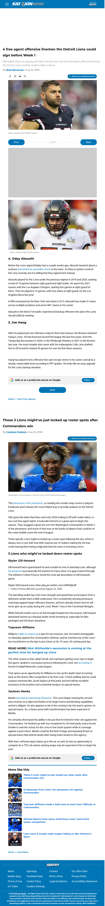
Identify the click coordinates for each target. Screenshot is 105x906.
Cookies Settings (36, 886)
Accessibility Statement (84, 881)
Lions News (22, 852)
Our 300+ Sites (80, 871)
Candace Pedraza (16, 432)
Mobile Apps (14, 876)
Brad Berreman (15, 70)
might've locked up (28, 633)
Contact (53, 871)
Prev (16, 142)
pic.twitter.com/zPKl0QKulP (61, 585)
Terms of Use (15, 881)
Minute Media (20, 894)
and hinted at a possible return (34, 269)
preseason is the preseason (28, 503)
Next (88, 142)
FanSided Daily (35, 876)
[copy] (25, 76)
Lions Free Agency (26, 399)
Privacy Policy (79, 876)
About (11, 871)
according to (85, 662)
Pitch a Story (56, 876)
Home (11, 399)
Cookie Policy (34, 881)
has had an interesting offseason (34, 697)
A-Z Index (13, 886)
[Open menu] (7, 4)
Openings (32, 871)
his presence (15, 571)
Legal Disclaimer (58, 881)
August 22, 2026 (54, 588)
